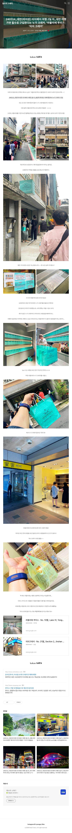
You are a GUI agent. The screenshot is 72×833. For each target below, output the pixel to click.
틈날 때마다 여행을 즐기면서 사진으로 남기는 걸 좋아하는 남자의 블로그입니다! (27, 797)
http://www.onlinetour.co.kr (13, 672)
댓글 (5, 783)
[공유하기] (10, 702)
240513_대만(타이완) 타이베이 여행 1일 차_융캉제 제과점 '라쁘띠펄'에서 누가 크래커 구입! (36, 97)
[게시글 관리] (12, 702)
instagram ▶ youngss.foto (36, 824)
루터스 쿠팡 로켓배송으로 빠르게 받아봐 (19, 688)
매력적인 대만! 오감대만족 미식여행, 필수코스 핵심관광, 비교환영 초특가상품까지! (31, 677)
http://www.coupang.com (13, 685)
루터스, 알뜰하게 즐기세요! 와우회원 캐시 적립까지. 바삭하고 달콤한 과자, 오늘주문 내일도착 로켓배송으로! (35, 691)
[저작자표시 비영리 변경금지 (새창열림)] (24, 702)
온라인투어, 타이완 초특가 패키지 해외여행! (20, 674)
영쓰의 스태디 (7, 3)
